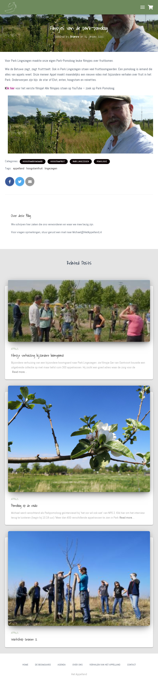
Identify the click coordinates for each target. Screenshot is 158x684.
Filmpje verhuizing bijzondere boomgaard (37, 355)
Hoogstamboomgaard (33, 161)
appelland (18, 168)
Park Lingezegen (81, 161)
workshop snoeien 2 (24, 639)
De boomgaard (43, 664)
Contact (131, 664)
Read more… (19, 372)
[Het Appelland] (12, 7)
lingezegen (51, 168)
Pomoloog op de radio (24, 506)
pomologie (102, 161)
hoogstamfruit (34, 168)
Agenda (62, 664)
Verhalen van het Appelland (104, 664)
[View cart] (150, 7)
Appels (14, 349)
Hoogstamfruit (57, 161)
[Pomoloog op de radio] (79, 438)
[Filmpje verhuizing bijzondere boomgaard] (79, 310)
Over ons (77, 664)
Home (25, 664)
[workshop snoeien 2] (79, 578)
